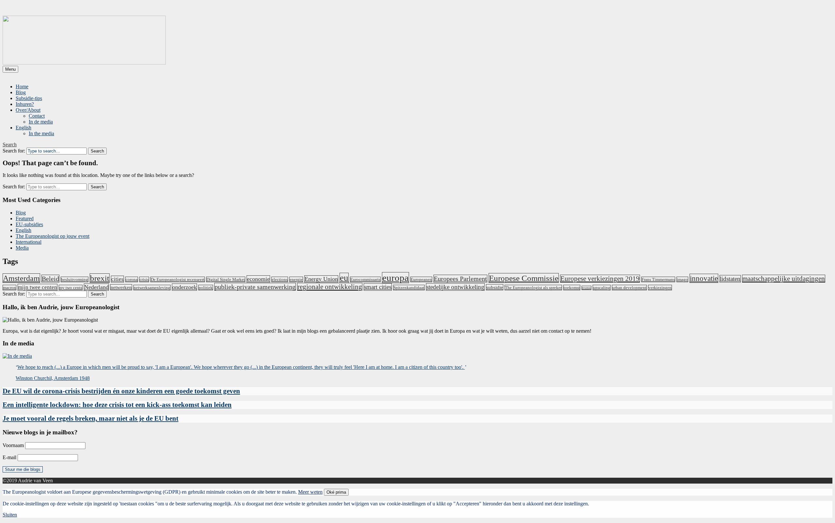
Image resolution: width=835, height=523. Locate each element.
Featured (25, 218)
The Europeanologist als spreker (533, 287)
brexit (99, 278)
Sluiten (10, 514)
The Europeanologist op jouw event (52, 236)
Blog (21, 92)
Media (22, 248)
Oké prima (336, 492)
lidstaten (730, 278)
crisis (144, 279)
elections (280, 279)
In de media (41, 121)
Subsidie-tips (29, 98)
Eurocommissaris (365, 279)
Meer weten (310, 492)
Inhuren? (25, 104)
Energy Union (321, 279)
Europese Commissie (523, 278)
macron (9, 287)
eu (344, 278)
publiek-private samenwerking (255, 286)
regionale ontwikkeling (329, 286)
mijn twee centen (37, 287)
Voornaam (13, 445)
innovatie (704, 278)
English (23, 127)
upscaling (601, 287)
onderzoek (184, 287)
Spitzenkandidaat (408, 287)
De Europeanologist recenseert (178, 279)
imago (682, 279)
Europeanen (421, 279)
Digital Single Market (225, 279)
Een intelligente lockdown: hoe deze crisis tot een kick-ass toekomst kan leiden (117, 405)
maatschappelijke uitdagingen (783, 278)
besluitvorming (74, 279)
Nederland (96, 287)
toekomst (572, 287)
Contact (37, 116)
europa (395, 277)
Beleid (50, 278)
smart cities (377, 286)
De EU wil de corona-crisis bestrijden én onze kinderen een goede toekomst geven (121, 391)
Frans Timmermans (658, 279)
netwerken (121, 287)
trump (586, 288)
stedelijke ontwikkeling (455, 286)
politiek (206, 287)
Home (22, 86)
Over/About (28, 110)
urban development (629, 287)
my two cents (70, 287)
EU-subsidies (29, 224)
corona (132, 279)
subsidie (494, 287)
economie (258, 279)
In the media (41, 133)
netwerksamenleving (152, 287)
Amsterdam (21, 278)
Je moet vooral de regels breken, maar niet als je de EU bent (90, 418)
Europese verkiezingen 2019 (600, 278)
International (28, 242)
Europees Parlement (460, 278)
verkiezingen (660, 287)
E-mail (9, 457)
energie (296, 279)
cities (117, 279)
